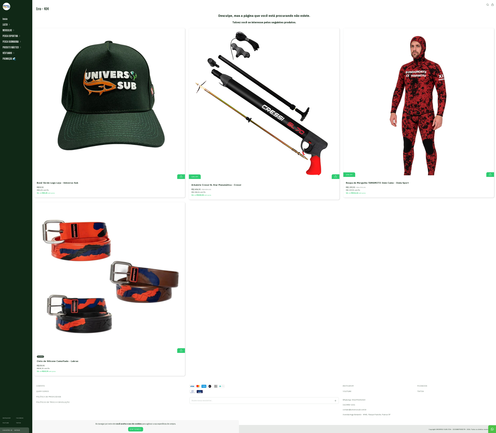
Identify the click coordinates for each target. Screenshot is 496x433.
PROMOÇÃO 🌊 (9, 58)
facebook (19, 418)
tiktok (18, 423)
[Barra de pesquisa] (488, 4)
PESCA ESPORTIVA (10, 35)
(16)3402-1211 (349, 405)
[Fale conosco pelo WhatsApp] (492, 429)
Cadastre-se (7, 430)
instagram (7, 418)
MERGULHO (7, 30)
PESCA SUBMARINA (11, 41)
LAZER (5, 24)
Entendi (135, 429)
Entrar (17, 430)
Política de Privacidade (48, 397)
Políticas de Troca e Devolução (53, 402)
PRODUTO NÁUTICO (11, 47)
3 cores (40, 357)
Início (5, 18)
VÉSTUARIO (7, 53)
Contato (40, 386)
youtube (6, 423)
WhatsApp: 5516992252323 (354, 400)
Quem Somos (42, 391)
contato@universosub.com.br (354, 409)
